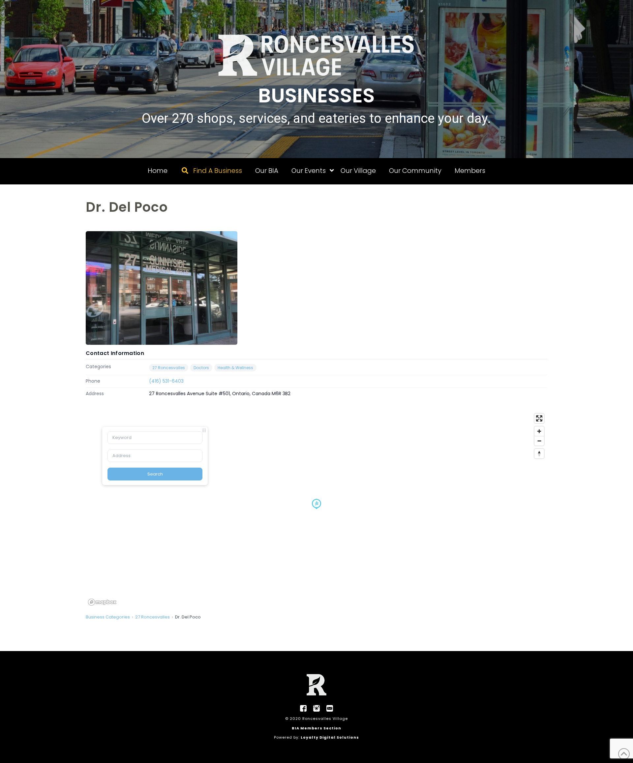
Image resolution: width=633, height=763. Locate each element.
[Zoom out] (539, 441)
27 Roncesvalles (168, 367)
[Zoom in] (539, 431)
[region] (316, 509)
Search (155, 474)
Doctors (201, 367)
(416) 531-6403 (166, 381)
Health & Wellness (235, 367)
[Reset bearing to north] (539, 453)
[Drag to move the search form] (204, 430)
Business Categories (108, 617)
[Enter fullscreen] (539, 418)
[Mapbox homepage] (102, 602)
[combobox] (154, 437)
